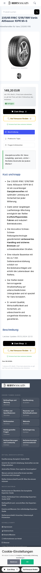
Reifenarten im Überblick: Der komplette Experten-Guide (17, 492)
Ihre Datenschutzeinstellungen (15, 546)
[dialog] (20, 556)
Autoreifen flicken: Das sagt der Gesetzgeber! (19, 469)
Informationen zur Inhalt (12, 539)
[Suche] (36, 12)
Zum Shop (19, 111)
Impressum (7, 527)
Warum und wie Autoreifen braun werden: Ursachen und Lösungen (17, 474)
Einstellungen (20, 557)
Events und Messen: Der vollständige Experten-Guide (20, 510)
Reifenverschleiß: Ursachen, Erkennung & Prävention (17, 516)
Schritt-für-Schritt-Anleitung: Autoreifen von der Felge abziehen (20, 464)
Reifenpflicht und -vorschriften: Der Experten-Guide (19, 504)
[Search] (35, 3)
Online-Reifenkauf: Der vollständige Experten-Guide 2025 (19, 498)
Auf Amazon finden (19, 118)
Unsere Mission (9, 535)
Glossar (6, 542)
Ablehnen (13, 562)
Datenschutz (8, 531)
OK (27, 562)
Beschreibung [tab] (13, 132)
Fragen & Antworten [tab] (15, 145)
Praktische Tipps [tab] (14, 138)
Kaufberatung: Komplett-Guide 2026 (15, 459)
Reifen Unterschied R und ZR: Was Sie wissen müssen (19, 480)
